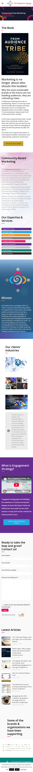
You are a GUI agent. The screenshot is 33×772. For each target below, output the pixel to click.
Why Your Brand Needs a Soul (21, 674)
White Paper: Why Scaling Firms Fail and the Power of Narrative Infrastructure (21, 652)
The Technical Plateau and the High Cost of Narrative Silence (21, 639)
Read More (24, 769)
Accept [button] (11, 769)
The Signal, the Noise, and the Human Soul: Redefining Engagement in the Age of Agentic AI (21, 664)
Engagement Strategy (13, 169)
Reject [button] (17, 769)
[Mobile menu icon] (2, 3)
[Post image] (6, 641)
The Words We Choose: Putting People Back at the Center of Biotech (21, 687)
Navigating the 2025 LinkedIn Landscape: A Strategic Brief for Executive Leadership (20, 699)
